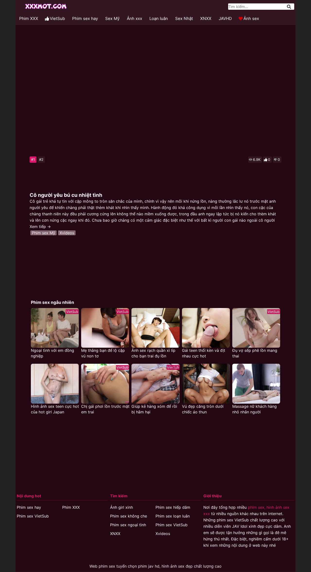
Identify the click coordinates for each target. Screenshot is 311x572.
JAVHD (225, 18)
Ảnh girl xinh (121, 507)
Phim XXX (28, 18)
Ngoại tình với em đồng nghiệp (52, 353)
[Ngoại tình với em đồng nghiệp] (55, 328)
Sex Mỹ (112, 18)
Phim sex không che (128, 516)
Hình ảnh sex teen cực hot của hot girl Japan (55, 409)
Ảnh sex (251, 18)
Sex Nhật (184, 18)
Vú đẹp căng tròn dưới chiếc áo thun (203, 409)
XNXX (205, 18)
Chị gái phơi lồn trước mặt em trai (105, 409)
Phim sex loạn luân (173, 516)
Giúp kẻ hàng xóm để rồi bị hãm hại (154, 409)
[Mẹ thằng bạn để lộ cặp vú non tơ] (105, 328)
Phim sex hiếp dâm (173, 507)
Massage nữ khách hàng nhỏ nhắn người (254, 409)
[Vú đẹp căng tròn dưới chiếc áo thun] (206, 383)
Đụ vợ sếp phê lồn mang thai (254, 353)
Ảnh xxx (134, 18)
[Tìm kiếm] (289, 7)
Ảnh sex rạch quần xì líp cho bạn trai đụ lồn (153, 353)
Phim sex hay (85, 18)
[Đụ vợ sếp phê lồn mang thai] (256, 328)
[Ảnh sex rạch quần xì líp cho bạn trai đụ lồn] (155, 328)
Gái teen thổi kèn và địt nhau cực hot (203, 353)
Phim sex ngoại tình (128, 524)
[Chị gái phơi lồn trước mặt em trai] (105, 383)
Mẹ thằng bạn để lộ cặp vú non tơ (103, 353)
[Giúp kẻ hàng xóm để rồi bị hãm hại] (155, 383)
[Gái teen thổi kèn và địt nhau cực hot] (206, 328)
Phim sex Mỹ (43, 232)
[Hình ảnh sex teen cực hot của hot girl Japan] (55, 383)
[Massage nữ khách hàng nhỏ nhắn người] (256, 383)
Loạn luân (158, 18)
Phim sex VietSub (33, 516)
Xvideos (67, 232)
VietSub (57, 18)
